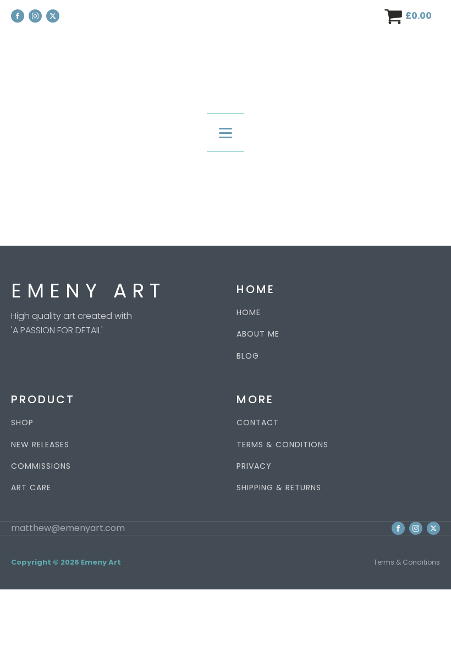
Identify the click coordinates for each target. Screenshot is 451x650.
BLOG (248, 356)
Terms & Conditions (406, 562)
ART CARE (31, 488)
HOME (249, 312)
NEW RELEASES (40, 445)
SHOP (22, 423)
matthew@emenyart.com (68, 528)
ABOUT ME (258, 334)
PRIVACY (254, 466)
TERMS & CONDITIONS (282, 445)
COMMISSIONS (41, 466)
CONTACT (258, 423)
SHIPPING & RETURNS (279, 488)
